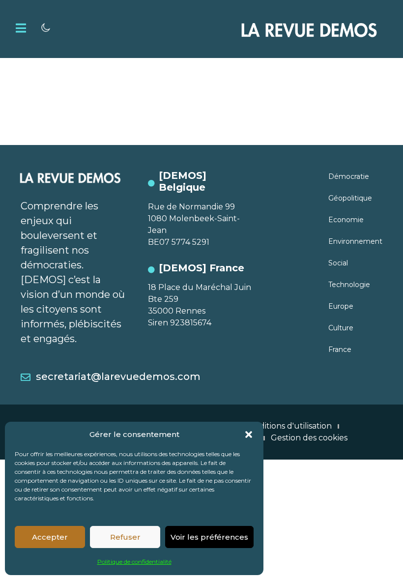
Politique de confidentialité (134, 561)
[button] (249, 434)
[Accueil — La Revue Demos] (308, 29)
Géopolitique (350, 198)
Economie (346, 219)
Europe (340, 306)
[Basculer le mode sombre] (46, 27)
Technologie (349, 284)
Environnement (355, 241)
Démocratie (348, 176)
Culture (340, 327)
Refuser (125, 537)
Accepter (50, 537)
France (339, 349)
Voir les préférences (209, 537)
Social (338, 263)
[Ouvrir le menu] (21, 28)
